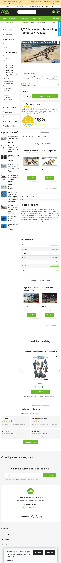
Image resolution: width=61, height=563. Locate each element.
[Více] (56, 18)
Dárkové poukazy (10, 126)
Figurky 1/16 (9, 63)
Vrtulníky (6, 58)
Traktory (6, 102)
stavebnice (30, 209)
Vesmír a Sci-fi (8, 100)
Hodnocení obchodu (30, 409)
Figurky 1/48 (9, 72)
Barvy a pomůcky (10, 112)
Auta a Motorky (8, 88)
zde (13, 556)
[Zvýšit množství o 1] (30, 96)
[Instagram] (36, 516)
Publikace (8, 117)
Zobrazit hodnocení (40, 124)
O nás (2, 6)
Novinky (7, 44)
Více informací (53, 79)
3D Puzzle (7, 97)
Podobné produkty (46, 197)
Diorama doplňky (8, 83)
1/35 (57, 262)
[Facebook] (32, 516)
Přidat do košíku (45, 96)
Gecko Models (45, 132)
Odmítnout (38, 552)
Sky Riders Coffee (11, 121)
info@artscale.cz (32, 504)
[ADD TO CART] (31, 178)
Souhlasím (50, 552)
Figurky (6, 60)
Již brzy (6, 47)
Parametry (35, 197)
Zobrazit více (30, 442)
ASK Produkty (9, 39)
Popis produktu (26, 197)
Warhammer (8, 35)
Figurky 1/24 (9, 65)
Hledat (34, 12)
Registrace (56, 6)
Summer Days (9, 30)
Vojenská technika (8, 79)
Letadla (6, 56)
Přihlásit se (49, 475)
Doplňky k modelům (11, 107)
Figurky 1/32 (9, 68)
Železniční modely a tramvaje (9, 94)
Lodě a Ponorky (8, 86)
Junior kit (6, 90)
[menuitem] (4, 18)
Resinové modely (8, 81)
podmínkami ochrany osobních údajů (29, 479)
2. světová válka (54, 266)
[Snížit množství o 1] (24, 96)
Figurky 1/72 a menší (11, 75)
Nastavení (10, 560)
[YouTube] (40, 516)
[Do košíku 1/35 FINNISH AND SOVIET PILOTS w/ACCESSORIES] (40, 392)
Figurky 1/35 (10, 70)
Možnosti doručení (55, 85)
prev (22, 370)
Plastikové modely (11, 53)
